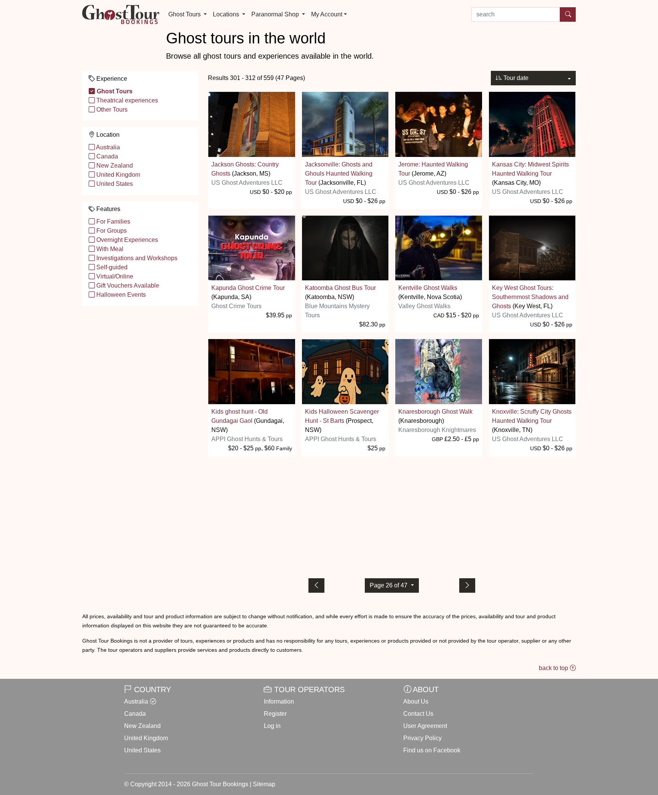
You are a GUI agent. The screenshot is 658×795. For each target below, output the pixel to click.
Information (279, 701)
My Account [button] (326, 14)
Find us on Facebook (431, 750)
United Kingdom (117, 174)
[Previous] (316, 585)
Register (275, 713)
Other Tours (111, 109)
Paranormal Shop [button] (275, 14)
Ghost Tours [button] (185, 14)
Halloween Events (120, 294)
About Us (415, 701)
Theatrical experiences (126, 100)
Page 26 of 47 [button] (389, 585)
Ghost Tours (114, 91)
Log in (272, 726)
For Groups (111, 230)
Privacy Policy (422, 738)
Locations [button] (227, 14)
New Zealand (114, 165)
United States (114, 184)
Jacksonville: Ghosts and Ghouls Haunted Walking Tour (338, 173)
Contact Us (418, 713)
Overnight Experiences (126, 240)
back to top (554, 668)
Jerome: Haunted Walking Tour (433, 169)
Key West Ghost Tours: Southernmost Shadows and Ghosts (530, 297)
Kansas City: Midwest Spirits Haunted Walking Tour (530, 169)
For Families (112, 221)
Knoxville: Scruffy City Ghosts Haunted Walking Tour (532, 416)
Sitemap (264, 784)
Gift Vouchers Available (127, 285)
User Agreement (425, 726)
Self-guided (111, 267)
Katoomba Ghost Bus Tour (340, 288)
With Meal (109, 249)
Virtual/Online (114, 276)
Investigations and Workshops (136, 258)
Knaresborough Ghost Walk (435, 411)
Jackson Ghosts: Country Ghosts (245, 169)
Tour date (515, 78)
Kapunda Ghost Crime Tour (248, 288)
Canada (106, 156)
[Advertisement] (392, 515)
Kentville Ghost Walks (427, 288)
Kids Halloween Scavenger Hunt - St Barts (342, 416)
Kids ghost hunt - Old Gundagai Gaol (239, 416)
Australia (107, 147)
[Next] (467, 585)
